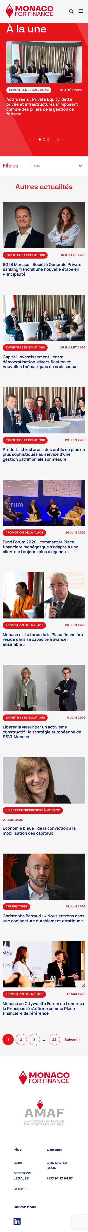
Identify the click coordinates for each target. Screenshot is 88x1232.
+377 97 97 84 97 (60, 1178)
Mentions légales (22, 1176)
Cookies (21, 1189)
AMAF (18, 1163)
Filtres (10, 166)
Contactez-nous (58, 1165)
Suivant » (72, 1039)
